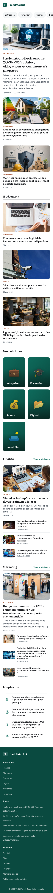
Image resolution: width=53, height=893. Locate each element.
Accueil (6, 853)
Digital (6, 783)
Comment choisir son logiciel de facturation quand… (26, 830)
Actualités (7, 788)
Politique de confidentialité (14, 879)
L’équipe (6, 868)
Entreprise (10, 15)
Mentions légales (10, 874)
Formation (25, 15)
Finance (39, 15)
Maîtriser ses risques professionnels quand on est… (25, 825)
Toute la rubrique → (41, 459)
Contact (6, 863)
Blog (5, 858)
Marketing (7, 773)
